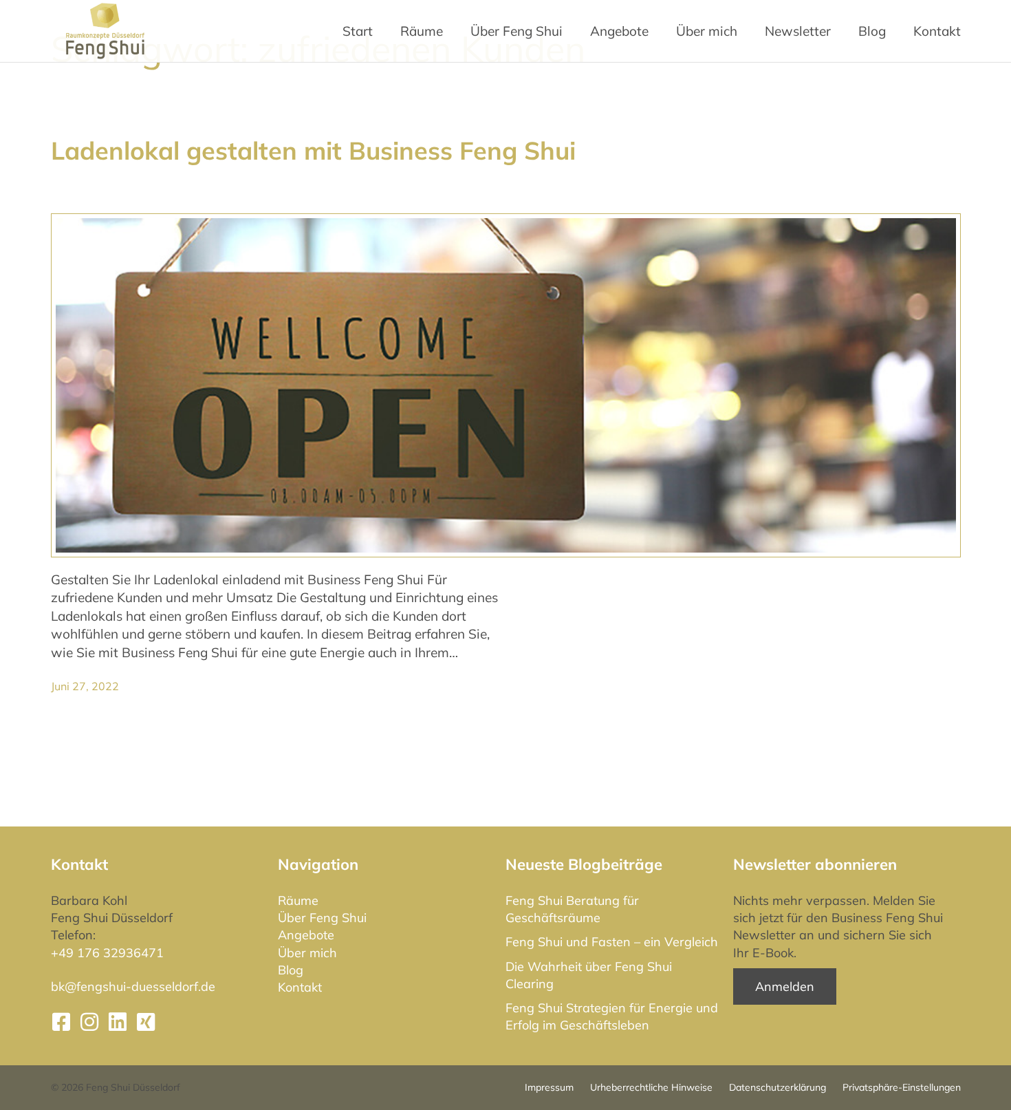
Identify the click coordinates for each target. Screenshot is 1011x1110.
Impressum (549, 1087)
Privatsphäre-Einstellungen (901, 1087)
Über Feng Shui (322, 918)
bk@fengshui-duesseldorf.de (133, 986)
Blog (290, 970)
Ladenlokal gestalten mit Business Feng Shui (313, 150)
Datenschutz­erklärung (777, 1087)
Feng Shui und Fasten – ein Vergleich (612, 942)
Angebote (619, 31)
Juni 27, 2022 (85, 686)
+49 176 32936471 (107, 953)
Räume (298, 900)
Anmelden (784, 986)
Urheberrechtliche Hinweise (651, 1087)
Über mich (307, 953)
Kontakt (300, 987)
